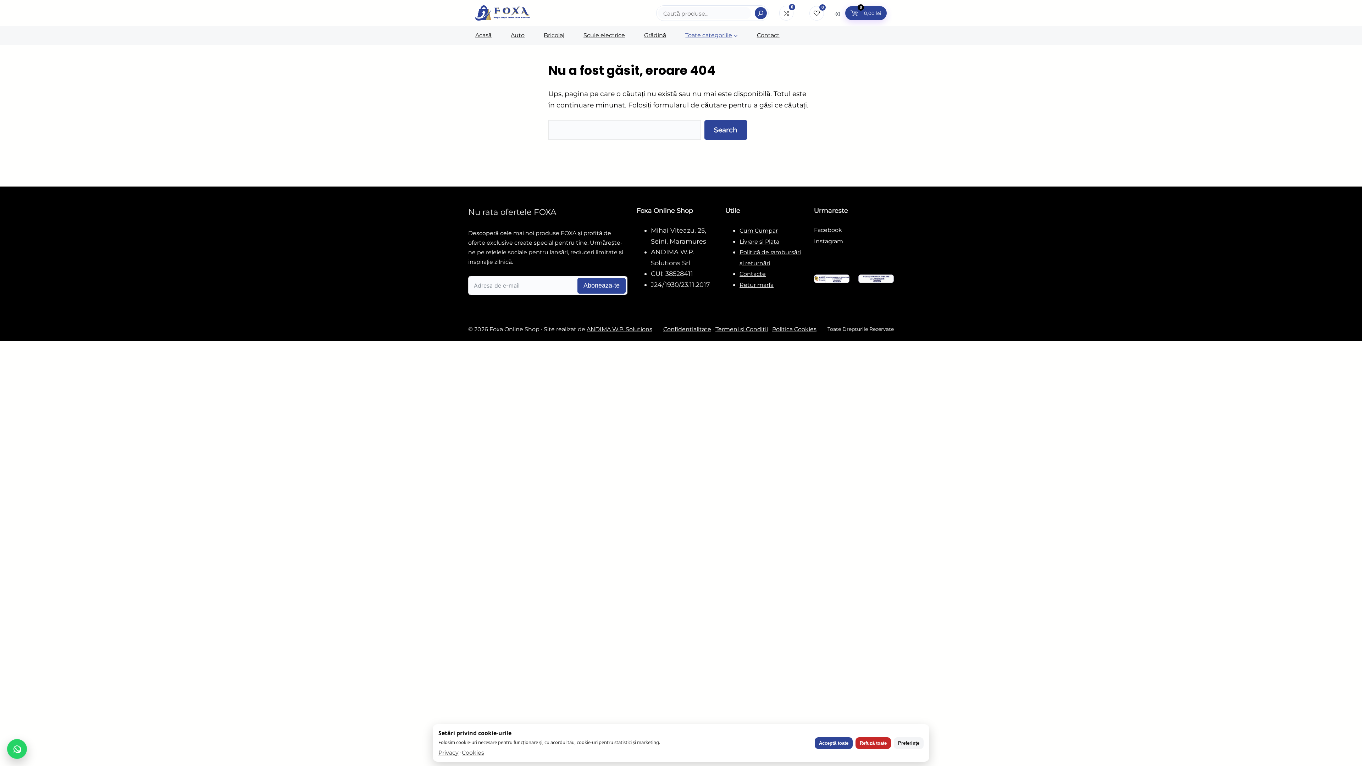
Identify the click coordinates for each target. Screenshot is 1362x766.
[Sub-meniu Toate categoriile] (736, 36)
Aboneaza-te (601, 285)
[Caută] (761, 13)
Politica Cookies (794, 329)
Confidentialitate (687, 329)
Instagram (828, 241)
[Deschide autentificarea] (837, 13)
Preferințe (908, 743)
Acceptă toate (833, 743)
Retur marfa (757, 285)
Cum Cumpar (759, 230)
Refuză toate (873, 743)
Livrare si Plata (759, 241)
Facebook (828, 230)
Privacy (448, 752)
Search (725, 130)
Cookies (473, 752)
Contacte (753, 274)
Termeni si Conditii (741, 329)
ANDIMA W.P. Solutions (619, 329)
